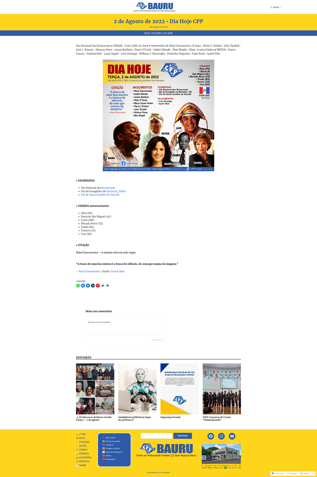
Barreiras (112, 191)
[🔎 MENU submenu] (280, 7)
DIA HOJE (168, 33)
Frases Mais (118, 271)
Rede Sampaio (165, 472)
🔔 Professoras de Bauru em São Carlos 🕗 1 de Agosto (94, 418)
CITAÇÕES (156, 33)
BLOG (147, 33)
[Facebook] (210, 436)
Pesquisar (183, 436)
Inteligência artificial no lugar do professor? (134, 418)
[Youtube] (232, 436)
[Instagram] (221, 436)
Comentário (156, 340)
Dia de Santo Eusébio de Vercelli (100, 194)
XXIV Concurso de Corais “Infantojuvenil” (217, 418)
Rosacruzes (108, 187)
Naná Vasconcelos (89, 271)
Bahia (122, 191)
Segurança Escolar (170, 417)
